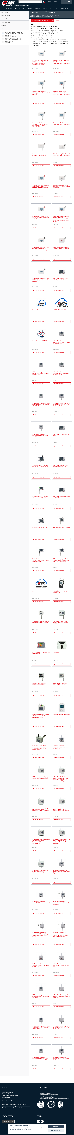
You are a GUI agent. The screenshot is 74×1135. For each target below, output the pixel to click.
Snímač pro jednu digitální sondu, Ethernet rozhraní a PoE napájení (61, 248)
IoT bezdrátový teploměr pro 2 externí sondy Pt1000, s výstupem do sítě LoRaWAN (61, 342)
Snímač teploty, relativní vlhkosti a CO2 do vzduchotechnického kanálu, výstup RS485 (41, 716)
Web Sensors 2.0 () (38, 31)
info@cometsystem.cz (11, 1101)
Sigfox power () (37, 35)
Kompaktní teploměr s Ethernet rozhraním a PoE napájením (40, 154)
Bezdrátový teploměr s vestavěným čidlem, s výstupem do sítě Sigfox (61, 747)
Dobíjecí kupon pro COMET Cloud (40, 341)
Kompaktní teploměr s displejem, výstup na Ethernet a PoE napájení (61, 123)
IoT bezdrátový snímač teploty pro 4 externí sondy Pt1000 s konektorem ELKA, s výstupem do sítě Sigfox (61, 841)
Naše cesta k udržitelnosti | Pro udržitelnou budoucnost (16, 1106)
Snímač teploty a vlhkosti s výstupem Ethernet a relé (60, 684)
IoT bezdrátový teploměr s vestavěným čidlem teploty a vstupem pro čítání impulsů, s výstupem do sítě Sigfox (60, 934)
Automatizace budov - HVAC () (13, 38)
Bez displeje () (46, 37)
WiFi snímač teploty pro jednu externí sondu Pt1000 (39, 528)
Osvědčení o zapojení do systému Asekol (12, 1107)
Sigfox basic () (56, 33)
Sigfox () (47, 33)
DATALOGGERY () (37, 27)
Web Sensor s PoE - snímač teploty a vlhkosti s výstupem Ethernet (60, 623)
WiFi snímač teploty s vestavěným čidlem (61, 528)
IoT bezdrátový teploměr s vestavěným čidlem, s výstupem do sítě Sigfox (40, 965)
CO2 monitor (56, 652)
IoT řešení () (53, 43)
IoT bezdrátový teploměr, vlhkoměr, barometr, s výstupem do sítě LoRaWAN (40, 436)
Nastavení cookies (55, 1130)
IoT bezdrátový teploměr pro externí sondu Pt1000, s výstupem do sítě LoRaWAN (41, 373)
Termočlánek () (55, 29)
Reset (57, 20)
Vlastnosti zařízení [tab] (5, 15)
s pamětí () (53, 39)
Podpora (44, 8)
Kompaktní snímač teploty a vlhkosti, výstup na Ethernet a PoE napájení (41, 93)
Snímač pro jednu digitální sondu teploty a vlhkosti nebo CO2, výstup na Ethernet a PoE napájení (40, 249)
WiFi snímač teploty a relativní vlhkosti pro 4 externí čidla (60, 279)
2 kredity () (44, 43)
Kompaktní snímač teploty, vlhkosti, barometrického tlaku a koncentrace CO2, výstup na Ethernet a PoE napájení (40, 124)
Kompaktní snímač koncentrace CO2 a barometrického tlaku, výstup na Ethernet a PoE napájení (61, 62)
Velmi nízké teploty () (65, 41)
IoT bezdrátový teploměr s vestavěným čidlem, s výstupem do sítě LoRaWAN (61, 373)
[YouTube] (39, 1122)
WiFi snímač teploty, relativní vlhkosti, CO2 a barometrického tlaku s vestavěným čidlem (61, 560)
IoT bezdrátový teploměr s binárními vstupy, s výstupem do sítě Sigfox (61, 903)
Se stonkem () (62, 39)
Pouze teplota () (43, 41)
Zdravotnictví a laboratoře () (12, 36)
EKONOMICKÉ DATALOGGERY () (41, 29)
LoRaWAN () (60, 31)
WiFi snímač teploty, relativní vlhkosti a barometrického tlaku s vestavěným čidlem (40, 560)
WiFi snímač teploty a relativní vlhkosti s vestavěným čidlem (40, 497)
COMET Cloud (64, 8)
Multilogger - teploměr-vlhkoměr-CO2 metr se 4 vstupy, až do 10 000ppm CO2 (61, 591)
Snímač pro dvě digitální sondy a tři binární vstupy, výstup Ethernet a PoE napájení (61, 186)
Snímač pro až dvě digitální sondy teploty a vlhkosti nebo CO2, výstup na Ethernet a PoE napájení (40, 186)
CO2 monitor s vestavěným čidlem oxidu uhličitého (41, 653)
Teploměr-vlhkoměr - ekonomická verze (61, 715)
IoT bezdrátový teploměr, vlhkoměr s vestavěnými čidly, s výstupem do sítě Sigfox (41, 1027)
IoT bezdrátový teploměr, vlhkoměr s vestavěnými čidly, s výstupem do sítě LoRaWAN (61, 405)
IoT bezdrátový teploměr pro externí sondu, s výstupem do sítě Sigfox (61, 872)
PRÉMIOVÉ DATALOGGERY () (51, 27)
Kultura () (7, 42)
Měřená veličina (19, 8)
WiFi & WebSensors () (58, 35)
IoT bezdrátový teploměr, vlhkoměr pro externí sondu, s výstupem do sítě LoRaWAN (41, 405)
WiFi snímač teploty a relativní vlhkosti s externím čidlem (60, 466)
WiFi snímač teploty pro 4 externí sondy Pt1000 (61, 497)
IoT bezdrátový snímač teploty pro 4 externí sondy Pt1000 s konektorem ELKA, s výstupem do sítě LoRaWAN (41, 841)
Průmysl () (8, 35)
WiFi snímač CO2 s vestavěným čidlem (61, 435)
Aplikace (29, 8)
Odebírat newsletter (8, 1121)
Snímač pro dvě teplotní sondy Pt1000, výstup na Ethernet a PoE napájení (40, 218)
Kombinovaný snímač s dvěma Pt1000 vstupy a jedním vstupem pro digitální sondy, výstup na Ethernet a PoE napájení (40, 62)
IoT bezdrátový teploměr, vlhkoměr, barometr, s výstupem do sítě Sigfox (61, 1059)
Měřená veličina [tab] (4, 12)
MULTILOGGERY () (37, 33)
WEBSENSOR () (49, 31)
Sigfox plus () (46, 35)
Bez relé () (54, 41)
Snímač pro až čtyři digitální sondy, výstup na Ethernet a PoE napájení (61, 154)
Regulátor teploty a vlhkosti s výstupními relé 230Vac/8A (39, 684)
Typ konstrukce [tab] (4, 18)
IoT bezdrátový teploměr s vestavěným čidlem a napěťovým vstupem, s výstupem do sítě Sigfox (40, 934)
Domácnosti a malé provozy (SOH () (14, 33)
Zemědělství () (9, 41)
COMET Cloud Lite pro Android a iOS (40, 590)
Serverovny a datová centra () (13, 39)
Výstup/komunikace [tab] (5, 22)
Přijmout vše (55, 1126)
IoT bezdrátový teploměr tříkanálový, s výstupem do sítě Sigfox (61, 965)
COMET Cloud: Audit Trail (59, 309)
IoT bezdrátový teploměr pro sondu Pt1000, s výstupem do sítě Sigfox (41, 903)
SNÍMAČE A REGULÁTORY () (40, 39)
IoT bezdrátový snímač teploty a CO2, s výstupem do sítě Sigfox (40, 777)
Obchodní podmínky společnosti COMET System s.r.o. (15, 1104)
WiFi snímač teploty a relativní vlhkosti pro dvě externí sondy (40, 466)
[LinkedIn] (42, 1122)
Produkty (9, 8)
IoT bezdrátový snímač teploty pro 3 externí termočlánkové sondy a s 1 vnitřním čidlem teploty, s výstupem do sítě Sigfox (61, 779)
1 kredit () (35, 43)
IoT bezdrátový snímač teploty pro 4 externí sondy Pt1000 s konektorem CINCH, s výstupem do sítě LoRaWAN (41, 810)
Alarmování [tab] (3, 25)
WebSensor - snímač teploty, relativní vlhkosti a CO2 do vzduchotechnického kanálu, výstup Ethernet (39, 747)
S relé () (35, 41)
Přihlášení (49, 1)
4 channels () (36, 45)
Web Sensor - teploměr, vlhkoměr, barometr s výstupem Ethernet (40, 622)
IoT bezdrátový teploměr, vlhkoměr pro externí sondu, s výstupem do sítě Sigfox (41, 996)
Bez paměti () (56, 37)
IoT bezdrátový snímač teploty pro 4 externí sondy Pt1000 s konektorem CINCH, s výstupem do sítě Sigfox (61, 810)
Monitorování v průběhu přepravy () (14, 32)
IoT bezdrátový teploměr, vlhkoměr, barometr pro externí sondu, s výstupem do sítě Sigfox (40, 1059)
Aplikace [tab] (3, 28)
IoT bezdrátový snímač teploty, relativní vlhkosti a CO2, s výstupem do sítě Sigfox (40, 872)
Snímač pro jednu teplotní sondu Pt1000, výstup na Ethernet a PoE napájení (40, 280)
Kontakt (55, 1)
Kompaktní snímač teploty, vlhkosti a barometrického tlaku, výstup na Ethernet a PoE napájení (61, 93)
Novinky (37, 8)
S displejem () (36, 37)
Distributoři (54, 8)
